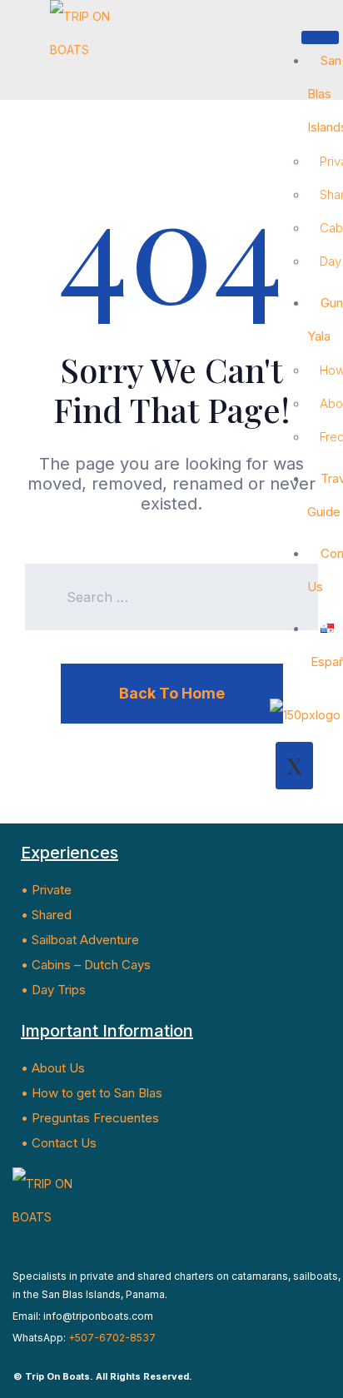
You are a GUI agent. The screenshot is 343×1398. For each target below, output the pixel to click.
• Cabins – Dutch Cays (86, 965)
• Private (46, 890)
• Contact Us (59, 1143)
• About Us (53, 1068)
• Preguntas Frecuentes (90, 1118)
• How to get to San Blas (91, 1093)
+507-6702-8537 (112, 1337)
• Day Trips (53, 990)
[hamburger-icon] (320, 37)
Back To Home (172, 693)
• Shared (46, 915)
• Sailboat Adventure (80, 940)
